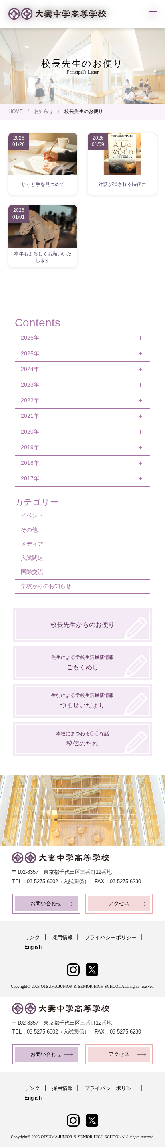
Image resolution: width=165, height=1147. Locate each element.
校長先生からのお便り (82, 624)
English (33, 947)
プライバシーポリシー (111, 937)
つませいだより (82, 700)
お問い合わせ (46, 903)
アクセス (119, 903)
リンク (32, 937)
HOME (15, 111)
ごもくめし (82, 662)
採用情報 (62, 937)
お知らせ (43, 111)
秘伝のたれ (82, 738)
